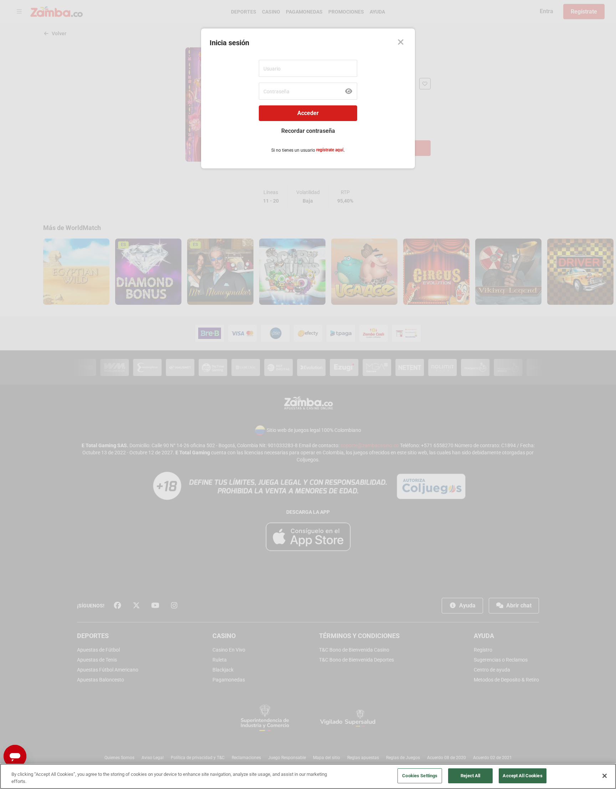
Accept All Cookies (522, 775)
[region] (308, 776)
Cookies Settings (419, 775)
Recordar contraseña (308, 130)
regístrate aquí (329, 149)
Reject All (470, 775)
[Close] (400, 42)
